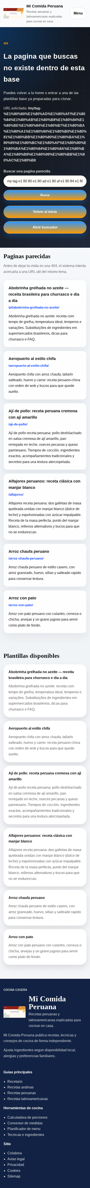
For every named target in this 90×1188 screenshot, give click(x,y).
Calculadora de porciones (27, 1117)
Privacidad (15, 1165)
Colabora (14, 1153)
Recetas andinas (20, 1087)
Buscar (45, 195)
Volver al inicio (45, 212)
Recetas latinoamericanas (27, 1099)
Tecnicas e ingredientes (25, 1135)
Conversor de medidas (25, 1123)
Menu (78, 13)
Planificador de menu (23, 1129)
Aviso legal (16, 1159)
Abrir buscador (45, 227)
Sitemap (13, 1176)
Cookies (13, 1170)
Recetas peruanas (21, 1093)
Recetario (14, 1081)
